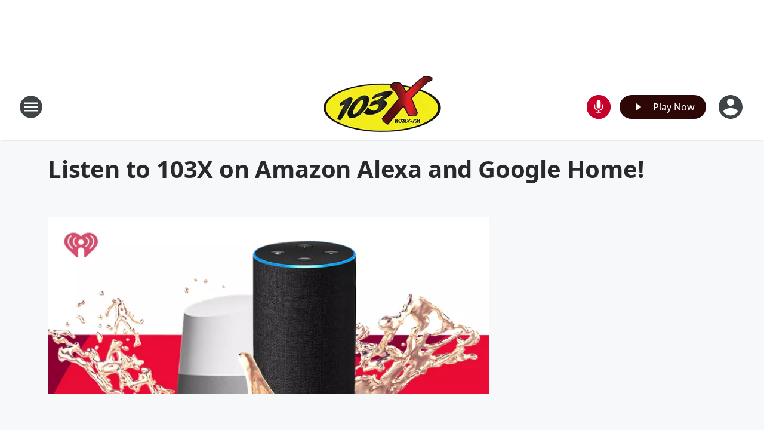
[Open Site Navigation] (31, 107)
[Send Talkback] (599, 107)
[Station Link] (382, 106)
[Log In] (732, 107)
